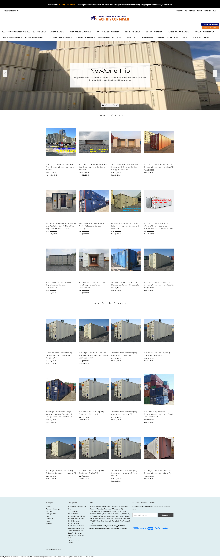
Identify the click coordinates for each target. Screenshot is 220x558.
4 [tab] (113, 105)
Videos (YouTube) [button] (210, 27)
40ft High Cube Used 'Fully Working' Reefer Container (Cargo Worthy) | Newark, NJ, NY (158, 226)
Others (120, 37)
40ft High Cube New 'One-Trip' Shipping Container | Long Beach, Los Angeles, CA (94, 355)
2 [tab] (106, 105)
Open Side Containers (11, 37)
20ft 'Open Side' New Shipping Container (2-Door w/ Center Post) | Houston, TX (125, 167)
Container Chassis (106, 37)
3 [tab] (110, 105)
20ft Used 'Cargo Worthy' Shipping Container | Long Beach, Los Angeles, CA (159, 414)
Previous (5, 73)
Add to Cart (61, 142)
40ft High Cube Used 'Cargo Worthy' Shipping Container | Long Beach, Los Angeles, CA (59, 414)
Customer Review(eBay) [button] (210, 24)
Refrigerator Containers (59, 37)
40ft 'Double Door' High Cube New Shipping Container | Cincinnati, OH (92, 284)
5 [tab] (117, 105)
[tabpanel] (110, 75)
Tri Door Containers (84, 37)
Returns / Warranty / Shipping (151, 37)
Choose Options (159, 142)
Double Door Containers (178, 32)
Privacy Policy (173, 37)
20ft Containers (57, 32)
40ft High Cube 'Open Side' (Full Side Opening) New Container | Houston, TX (93, 167)
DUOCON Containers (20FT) (205, 32)
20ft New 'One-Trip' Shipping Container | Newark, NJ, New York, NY (124, 473)
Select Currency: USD (12, 11)
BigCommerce (57, 550)
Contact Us (196, 37)
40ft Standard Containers (80, 32)
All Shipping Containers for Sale (16, 32)
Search (192, 11)
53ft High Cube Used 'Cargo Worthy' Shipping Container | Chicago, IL (91, 226)
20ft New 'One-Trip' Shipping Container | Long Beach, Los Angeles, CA (59, 355)
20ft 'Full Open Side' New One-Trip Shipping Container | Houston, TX (60, 284)
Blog (185, 37)
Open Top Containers (34, 37)
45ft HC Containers (133, 32)
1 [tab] (103, 105)
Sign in (199, 11)
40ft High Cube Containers (108, 32)
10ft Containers (40, 32)
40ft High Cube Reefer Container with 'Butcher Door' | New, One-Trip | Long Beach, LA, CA (61, 226)
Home (206, 37)
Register (208, 11)
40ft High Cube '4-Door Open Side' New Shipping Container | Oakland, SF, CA (125, 226)
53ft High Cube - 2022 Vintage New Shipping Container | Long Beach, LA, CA (60, 167)
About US (131, 37)
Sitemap (49, 523)
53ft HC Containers (154, 32)
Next (215, 73)
